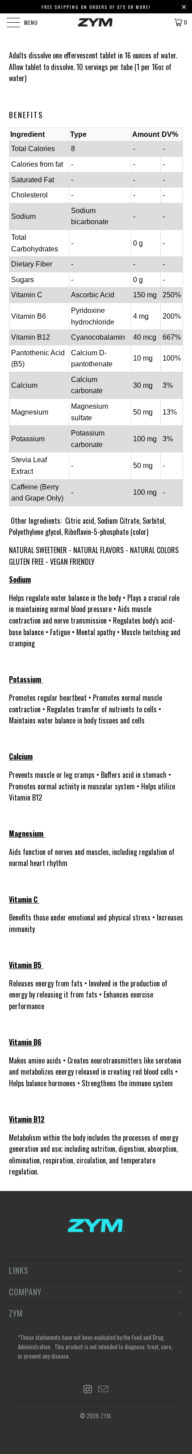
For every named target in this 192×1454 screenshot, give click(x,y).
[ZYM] (96, 22)
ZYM (105, 1415)
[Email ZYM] (103, 1389)
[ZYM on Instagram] (88, 1389)
